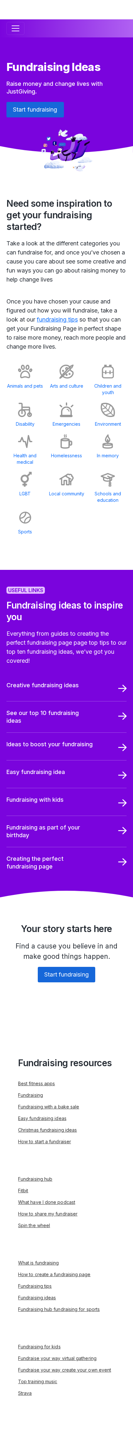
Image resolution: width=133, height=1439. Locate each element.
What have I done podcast (46, 1202)
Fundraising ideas (37, 1297)
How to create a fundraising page (54, 1274)
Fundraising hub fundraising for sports (59, 1309)
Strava (25, 1393)
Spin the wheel (34, 1225)
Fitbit (23, 1190)
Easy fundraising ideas (42, 1118)
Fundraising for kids (39, 1346)
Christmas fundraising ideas (47, 1130)
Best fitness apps (36, 1083)
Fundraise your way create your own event (64, 1370)
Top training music (37, 1381)
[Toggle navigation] (15, 28)
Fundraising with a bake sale (48, 1106)
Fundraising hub (35, 1179)
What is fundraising (38, 1262)
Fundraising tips (35, 1286)
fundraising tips (57, 319)
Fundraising (30, 1095)
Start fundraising (35, 109)
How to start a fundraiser (44, 1141)
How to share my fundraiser (47, 1213)
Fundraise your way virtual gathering (57, 1358)
